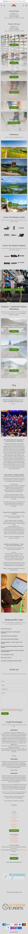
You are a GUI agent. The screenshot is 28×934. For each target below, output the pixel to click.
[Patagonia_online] (7, 256)
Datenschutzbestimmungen (14, 710)
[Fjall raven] (14, 256)
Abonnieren (14, 858)
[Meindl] (7, 263)
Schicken (5, 713)
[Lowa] (14, 263)
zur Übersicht (14, 150)
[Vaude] (21, 263)
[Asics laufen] (7, 235)
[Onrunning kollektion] (14, 228)
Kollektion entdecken (7, 289)
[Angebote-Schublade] (4, 5)
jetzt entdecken (14, 107)
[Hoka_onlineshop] (14, 235)
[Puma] (7, 228)
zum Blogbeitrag (19, 289)
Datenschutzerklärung (23, 849)
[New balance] (21, 235)
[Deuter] (21, 256)
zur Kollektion (14, 331)
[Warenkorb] (26, 5)
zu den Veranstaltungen (14, 122)
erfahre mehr (14, 44)
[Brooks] (21, 228)
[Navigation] (1, 5)
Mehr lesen (13, 403)
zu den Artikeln (14, 92)
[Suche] (23, 5)
